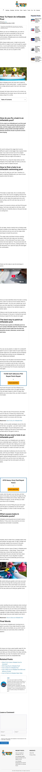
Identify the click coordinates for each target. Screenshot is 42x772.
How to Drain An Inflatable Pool (10, 667)
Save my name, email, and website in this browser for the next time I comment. (13, 739)
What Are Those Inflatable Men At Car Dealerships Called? (37, 29)
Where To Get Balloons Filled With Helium (38, 20)
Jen (6, 21)
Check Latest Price (13, 382)
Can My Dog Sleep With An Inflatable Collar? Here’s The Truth (38, 59)
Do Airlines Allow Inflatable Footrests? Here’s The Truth (37, 49)
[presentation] (33, 20)
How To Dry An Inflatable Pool (14, 420)
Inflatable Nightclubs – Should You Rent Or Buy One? (38, 39)
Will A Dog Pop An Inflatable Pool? (11, 666)
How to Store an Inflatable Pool (15, 617)
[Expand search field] (3, 10)
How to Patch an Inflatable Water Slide (12, 673)
